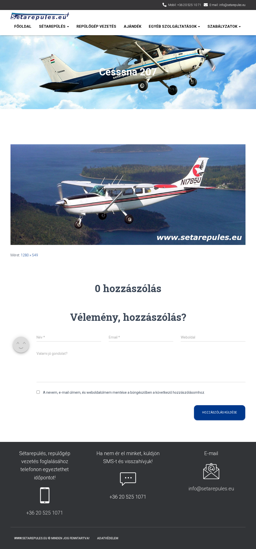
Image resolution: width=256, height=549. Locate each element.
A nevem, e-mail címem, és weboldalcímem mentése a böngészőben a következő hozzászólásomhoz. (124, 392)
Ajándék (132, 26)
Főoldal (23, 26)
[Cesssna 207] (128, 194)
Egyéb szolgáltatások (173, 26)
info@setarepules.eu (211, 489)
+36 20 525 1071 (44, 513)
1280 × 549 (29, 255)
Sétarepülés (52, 26)
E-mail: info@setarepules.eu (228, 5)
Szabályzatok (223, 26)
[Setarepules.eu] (40, 16)
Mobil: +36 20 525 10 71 (184, 5)
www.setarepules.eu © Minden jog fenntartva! (52, 538)
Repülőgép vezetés (96, 26)
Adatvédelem (107, 538)
